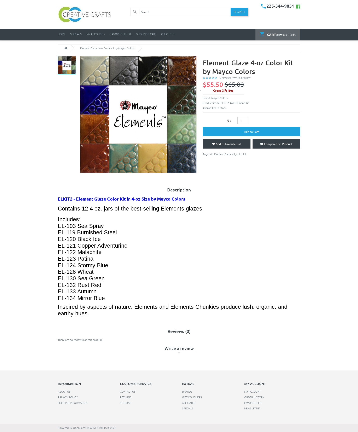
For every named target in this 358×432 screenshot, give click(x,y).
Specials (188, 408)
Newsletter (252, 408)
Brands (187, 391)
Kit (211, 154)
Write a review (241, 78)
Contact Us (127, 391)
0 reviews (225, 78)
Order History (254, 397)
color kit (241, 154)
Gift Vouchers (192, 397)
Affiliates (188, 403)
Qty (229, 120)
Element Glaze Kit (224, 154)
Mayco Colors (219, 98)
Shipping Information (72, 403)
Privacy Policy (67, 397)
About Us (64, 391)
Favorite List (253, 403)
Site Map (125, 403)
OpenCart (79, 428)
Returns (125, 397)
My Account (252, 391)
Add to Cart (251, 131)
